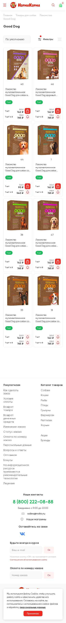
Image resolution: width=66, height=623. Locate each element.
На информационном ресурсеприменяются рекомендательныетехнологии (16, 472)
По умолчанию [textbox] (15, 39)
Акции (44, 435)
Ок (49, 575)
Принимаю (33, 613)
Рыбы (44, 400)
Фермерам (47, 415)
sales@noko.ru (36, 513)
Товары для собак (26, 15)
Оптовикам (10, 455)
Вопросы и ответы (14, 450)
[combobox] (16, 39)
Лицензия (9, 483)
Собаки (45, 390)
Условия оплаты (8, 400)
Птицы (44, 405)
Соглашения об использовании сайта (28, 560)
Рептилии (46, 420)
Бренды (45, 440)
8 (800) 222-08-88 (33, 502)
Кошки (44, 395)
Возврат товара (8, 408)
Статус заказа (12, 431)
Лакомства (46, 15)
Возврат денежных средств (9, 418)
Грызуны (46, 410)
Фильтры (48, 39)
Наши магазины (36, 519)
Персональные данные (17, 445)
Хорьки (45, 425)
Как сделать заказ (10, 392)
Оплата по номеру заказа (15, 438)
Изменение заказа (14, 426)
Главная (7, 15)
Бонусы (8, 460)
